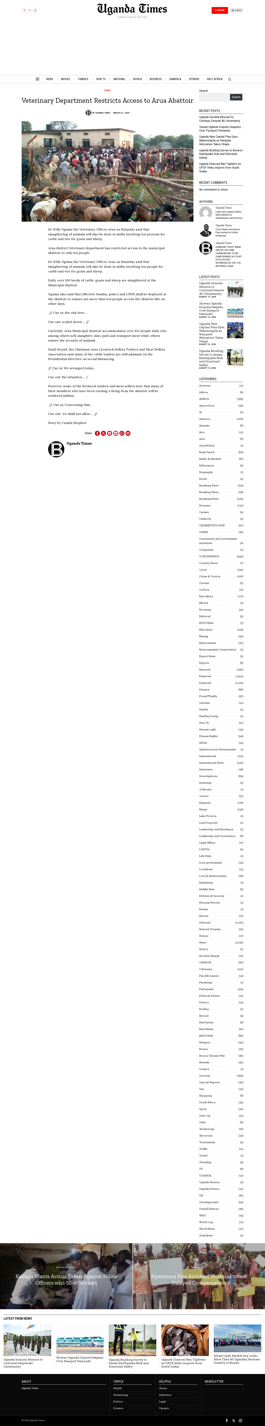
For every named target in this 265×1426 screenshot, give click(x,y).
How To (204, 722)
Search (203, 90)
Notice (203, 949)
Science (204, 1069)
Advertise (165, 1394)
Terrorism (205, 1135)
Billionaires (206, 465)
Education (205, 629)
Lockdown (206, 869)
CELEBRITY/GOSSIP (212, 525)
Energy (203, 636)
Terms (163, 1388)
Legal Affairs (207, 842)
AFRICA (204, 399)
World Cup (206, 1222)
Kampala (205, 802)
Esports (204, 663)
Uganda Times (103, 113)
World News (207, 1228)
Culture (204, 589)
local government (210, 862)
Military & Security (211, 896)
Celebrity (205, 518)
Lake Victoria (207, 816)
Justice (204, 796)
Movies (203, 915)
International (207, 756)
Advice (203, 392)
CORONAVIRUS (209, 556)
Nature (203, 935)
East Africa (206, 596)
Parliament (206, 989)
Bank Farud (206, 452)
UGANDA (205, 1175)
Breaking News (209, 485)
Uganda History (209, 1182)
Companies (206, 549)
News (107, 90)
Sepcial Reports (209, 1082)
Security (204, 1075)
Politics (204, 1002)
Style (202, 1122)
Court (203, 569)
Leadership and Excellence (216, 829)
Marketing (206, 882)
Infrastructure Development (217, 749)
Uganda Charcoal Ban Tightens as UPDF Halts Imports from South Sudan (220, 167)
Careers (204, 512)
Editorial (205, 616)
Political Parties (209, 995)
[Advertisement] (132, 48)
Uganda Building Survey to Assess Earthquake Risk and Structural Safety (221, 154)
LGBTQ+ (204, 849)
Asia (202, 438)
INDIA (203, 742)
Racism (204, 1015)
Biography (206, 472)
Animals (204, 425)
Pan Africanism (209, 975)
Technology (206, 1129)
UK (201, 1195)
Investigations (208, 776)
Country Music (208, 563)
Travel (203, 1155)
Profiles (204, 1009)
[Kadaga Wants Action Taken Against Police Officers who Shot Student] (66, 1276)
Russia (203, 1049)
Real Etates (206, 1029)
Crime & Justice (209, 576)
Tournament (207, 1142)
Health (203, 709)
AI (200, 412)
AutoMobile (207, 445)
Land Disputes (208, 822)
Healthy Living (208, 716)
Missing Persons (209, 902)
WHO (202, 1215)
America (204, 419)
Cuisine (204, 583)
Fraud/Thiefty (208, 696)
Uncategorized (208, 1202)
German (204, 702)
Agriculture (207, 405)
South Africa (207, 1102)
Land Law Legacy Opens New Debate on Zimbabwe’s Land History (229, 214)
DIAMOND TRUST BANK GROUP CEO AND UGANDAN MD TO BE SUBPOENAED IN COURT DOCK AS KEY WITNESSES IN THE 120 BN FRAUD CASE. (229, 256)
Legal (162, 1401)
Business (205, 505)
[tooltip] (24, 10)
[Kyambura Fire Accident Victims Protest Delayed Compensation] (199, 1276)
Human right (207, 729)
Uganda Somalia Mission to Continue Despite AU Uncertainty (219, 119)
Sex (201, 1089)
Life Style (205, 856)
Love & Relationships (213, 876)
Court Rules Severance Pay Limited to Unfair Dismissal (228, 232)
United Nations (209, 1208)
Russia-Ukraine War (212, 1055)
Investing (205, 782)
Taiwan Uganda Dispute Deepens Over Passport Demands (220, 128)
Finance (204, 689)
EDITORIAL (206, 623)
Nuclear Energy (209, 955)
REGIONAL (206, 1035)
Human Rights (208, 736)
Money (203, 909)
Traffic (203, 1149)
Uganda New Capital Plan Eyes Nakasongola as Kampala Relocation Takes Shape (218, 140)
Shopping (205, 1095)
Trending (205, 1162)
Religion (204, 1042)
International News (211, 762)
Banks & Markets (210, 458)
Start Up (204, 1115)
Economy (205, 609)
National (204, 922)
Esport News (207, 656)
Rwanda (204, 1062)
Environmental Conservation (217, 649)
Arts (202, 432)
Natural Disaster (210, 929)
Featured (205, 676)
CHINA (203, 532)
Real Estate (206, 1022)
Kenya (203, 809)
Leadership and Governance (217, 836)
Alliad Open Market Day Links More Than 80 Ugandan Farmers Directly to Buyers (237, 1359)
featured (204, 669)
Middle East (206, 889)
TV (201, 1168)
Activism (205, 385)
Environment (207, 643)
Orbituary (205, 969)
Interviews (206, 769)
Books (203, 478)
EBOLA (203, 603)
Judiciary (205, 789)
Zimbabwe (206, 1235)
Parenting (205, 982)
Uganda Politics (209, 1188)
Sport (203, 1109)
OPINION (205, 962)
